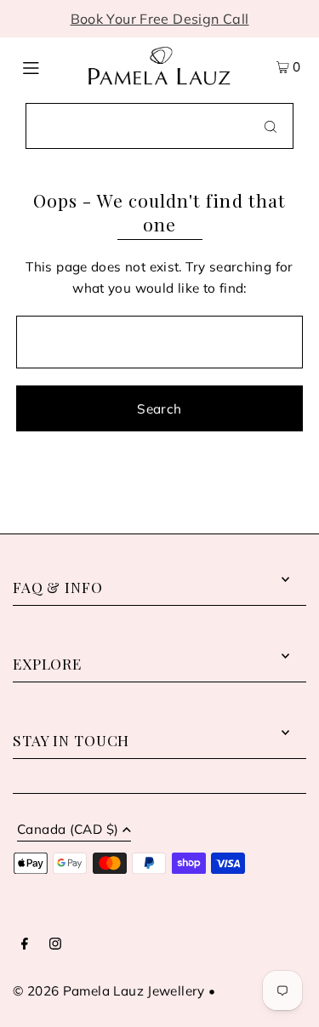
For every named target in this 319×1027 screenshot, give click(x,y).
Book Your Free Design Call (160, 18)
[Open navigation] (46, 66)
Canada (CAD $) (67, 830)
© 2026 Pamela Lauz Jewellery (109, 991)
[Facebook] (24, 944)
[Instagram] (55, 944)
